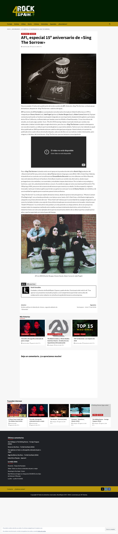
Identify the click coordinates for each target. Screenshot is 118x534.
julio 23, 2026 (58, 345)
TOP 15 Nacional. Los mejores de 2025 (84, 340)
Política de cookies (41, 531)
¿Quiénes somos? (20, 489)
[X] (102, 489)
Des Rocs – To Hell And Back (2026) (24, 447)
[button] (110, 24)
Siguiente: (86, 306)
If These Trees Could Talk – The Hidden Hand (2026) (15, 420)
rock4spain (51, 345)
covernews (75, 495)
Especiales (53, 24)
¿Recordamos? (62, 24)
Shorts (30, 24)
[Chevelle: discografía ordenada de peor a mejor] (32, 328)
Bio (24, 284)
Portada (9, 24)
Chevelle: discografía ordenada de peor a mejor (32, 340)
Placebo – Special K (20, 458)
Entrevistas (44, 24)
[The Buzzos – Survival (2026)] (59, 410)
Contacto (10, 489)
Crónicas (36, 24)
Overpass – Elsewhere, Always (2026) (77, 420)
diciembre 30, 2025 (88, 343)
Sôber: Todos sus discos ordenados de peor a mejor (23, 468)
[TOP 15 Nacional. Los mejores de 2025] (85, 328)
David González (26, 46)
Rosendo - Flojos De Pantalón (16, 466)
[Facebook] (109, 489)
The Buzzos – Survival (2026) (58, 419)
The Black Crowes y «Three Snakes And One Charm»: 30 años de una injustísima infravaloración (58, 341)
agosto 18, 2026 (62, 421)
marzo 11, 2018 (35, 46)
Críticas (23, 24)
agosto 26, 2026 (13, 425)
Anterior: (39, 307)
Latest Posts (32, 284)
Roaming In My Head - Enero (16, 471)
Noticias (16, 24)
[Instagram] (105, 489)
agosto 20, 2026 (34, 343)
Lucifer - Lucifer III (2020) (15, 478)
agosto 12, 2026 (83, 423)
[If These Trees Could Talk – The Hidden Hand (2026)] (17, 410)
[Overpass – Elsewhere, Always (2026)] (80, 410)
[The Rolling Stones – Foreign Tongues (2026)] (101, 410)
